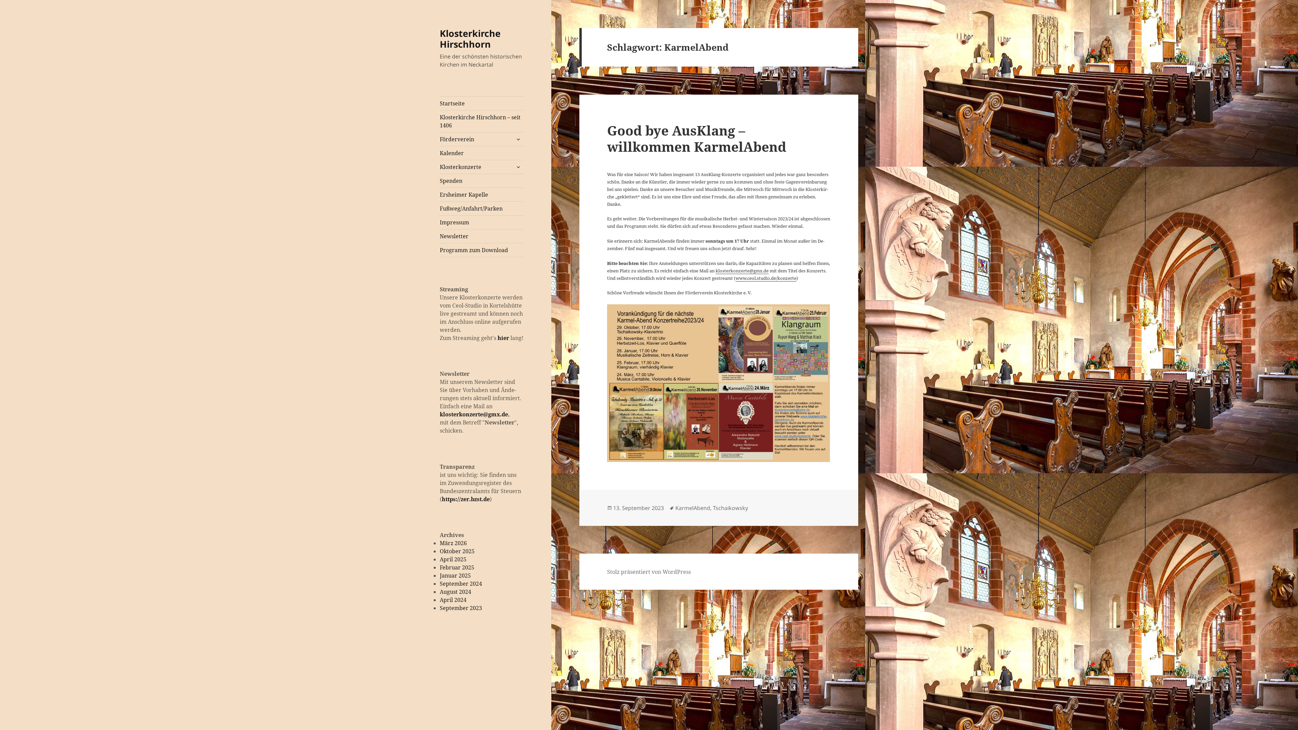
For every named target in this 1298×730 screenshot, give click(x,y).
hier (503, 338)
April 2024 (453, 600)
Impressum (454, 222)
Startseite (452, 103)
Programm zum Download (474, 250)
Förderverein (457, 139)
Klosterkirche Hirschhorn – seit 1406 (480, 121)
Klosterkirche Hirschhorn (470, 38)
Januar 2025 (455, 575)
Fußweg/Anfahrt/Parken (471, 208)
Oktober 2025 (457, 551)
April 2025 (453, 559)
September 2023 (461, 608)
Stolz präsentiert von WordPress (649, 572)
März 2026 (453, 543)
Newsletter (454, 236)
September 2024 (461, 583)
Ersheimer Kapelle (464, 194)
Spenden (451, 181)
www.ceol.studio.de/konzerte (766, 278)
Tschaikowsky (730, 508)
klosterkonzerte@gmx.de (474, 414)
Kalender (452, 153)
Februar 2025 (457, 567)
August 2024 (455, 591)
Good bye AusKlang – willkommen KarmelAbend (696, 138)
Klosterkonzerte (460, 167)
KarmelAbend (692, 508)
